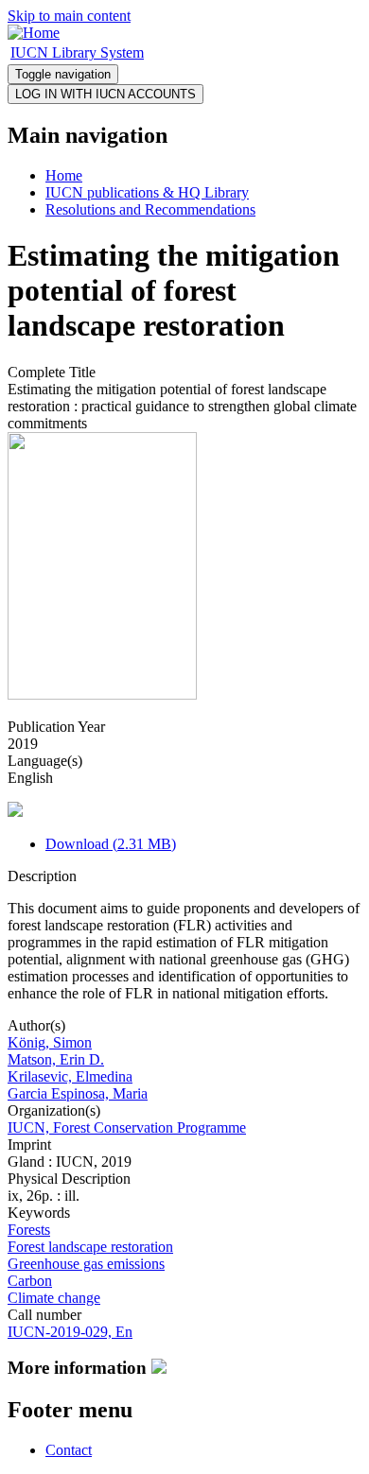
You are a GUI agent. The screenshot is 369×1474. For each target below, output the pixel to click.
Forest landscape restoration (90, 1247)
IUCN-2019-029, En (70, 1332)
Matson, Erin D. (56, 1059)
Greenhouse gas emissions (86, 1264)
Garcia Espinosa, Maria (78, 1093)
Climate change (54, 1298)
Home (63, 175)
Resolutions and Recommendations (150, 209)
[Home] (34, 33)
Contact (68, 1450)
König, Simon (50, 1042)
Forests (29, 1230)
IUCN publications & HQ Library (147, 192)
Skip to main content (69, 16)
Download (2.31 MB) (110, 844)
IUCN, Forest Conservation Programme (127, 1127)
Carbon (30, 1281)
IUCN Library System (77, 52)
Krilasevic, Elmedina (70, 1076)
